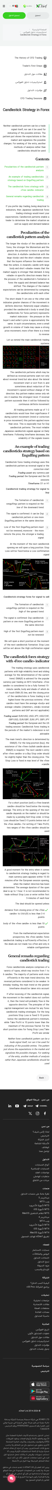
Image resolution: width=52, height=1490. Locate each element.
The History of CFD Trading (28, 58)
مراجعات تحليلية (41, 1300)
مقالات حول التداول (33, 74)
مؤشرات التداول (34, 90)
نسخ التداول (43, 1261)
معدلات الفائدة (42, 1312)
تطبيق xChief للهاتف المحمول (35, 1236)
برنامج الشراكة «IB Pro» (37, 1287)
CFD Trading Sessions (31, 98)
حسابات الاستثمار (40, 1250)
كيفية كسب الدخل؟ (40, 1283)
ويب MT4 (44, 1221)
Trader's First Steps (32, 66)
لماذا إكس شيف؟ (41, 1131)
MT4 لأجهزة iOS (41, 1228)
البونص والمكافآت (40, 1254)
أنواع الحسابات (42, 1164)
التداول (45, 1159)
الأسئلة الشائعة (42, 1143)
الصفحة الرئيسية (39, 30)
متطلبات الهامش (41, 1176)
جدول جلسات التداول (39, 1349)
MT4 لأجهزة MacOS (39, 1232)
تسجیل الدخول (14, 15)
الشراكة (45, 1277)
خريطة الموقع (32, 1099)
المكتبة (45, 1324)
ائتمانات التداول (41, 1257)
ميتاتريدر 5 (44, 1197)
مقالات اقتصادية (41, 1304)
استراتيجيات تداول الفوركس (34, 32)
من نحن (45, 1099)
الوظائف (45, 1147)
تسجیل (37, 15)
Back (41, 1078)
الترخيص (45, 1135)
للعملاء (46, 1244)
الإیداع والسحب (42, 1269)
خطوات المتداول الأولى (38, 1333)
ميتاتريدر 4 (44, 1217)
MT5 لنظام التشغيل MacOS (35, 1213)
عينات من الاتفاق (41, 1180)
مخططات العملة (41, 1308)
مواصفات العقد (42, 1172)
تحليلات (45, 1295)
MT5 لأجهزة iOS (41, 1209)
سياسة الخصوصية (40, 1366)
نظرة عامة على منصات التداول (35, 1193)
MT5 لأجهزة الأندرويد (39, 1205)
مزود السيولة (43, 1265)
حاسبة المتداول (42, 1316)
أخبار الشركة (43, 1139)
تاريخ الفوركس (42, 1329)
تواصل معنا (44, 1151)
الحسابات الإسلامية (40, 1168)
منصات (46, 1188)
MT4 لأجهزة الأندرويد (39, 1225)
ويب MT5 (44, 1201)
